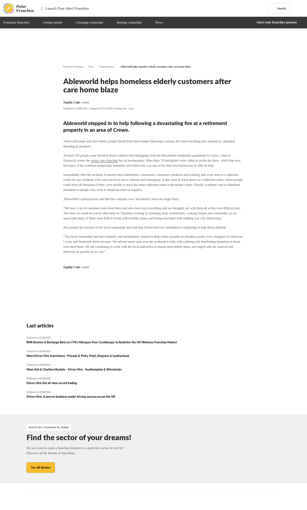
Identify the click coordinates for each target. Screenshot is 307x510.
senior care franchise (104, 160)
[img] (34, 22)
